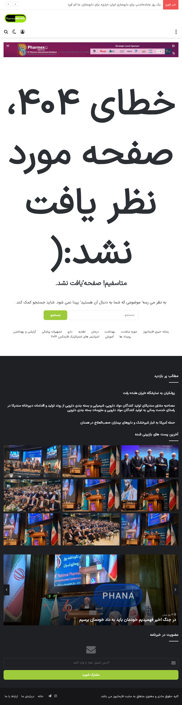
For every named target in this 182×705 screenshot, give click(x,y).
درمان (95, 331)
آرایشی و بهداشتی (24, 331)
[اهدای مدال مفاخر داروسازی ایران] (149, 529)
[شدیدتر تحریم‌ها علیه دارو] (32, 529)
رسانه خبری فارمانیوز (156, 331)
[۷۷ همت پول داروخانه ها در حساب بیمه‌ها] (91, 495)
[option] (91, 589)
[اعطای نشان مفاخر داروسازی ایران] (32, 461)
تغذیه (82, 331)
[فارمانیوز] (15, 18)
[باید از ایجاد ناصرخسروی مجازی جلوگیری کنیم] (91, 461)
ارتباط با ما (11, 696)
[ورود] (22, 31)
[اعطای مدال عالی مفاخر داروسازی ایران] (149, 461)
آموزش (109, 336)
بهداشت (110, 331)
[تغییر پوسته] (14, 31)
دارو (70, 331)
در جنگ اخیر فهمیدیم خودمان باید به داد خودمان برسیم (127, 620)
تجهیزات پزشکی (52, 331)
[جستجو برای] (6, 31)
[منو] (176, 31)
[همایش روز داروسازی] (32, 495)
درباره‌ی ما (27, 696)
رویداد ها (125, 336)
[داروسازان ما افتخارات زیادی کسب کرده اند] (149, 495)
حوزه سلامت (129, 331)
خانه (40, 696)
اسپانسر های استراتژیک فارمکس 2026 (75, 336)
